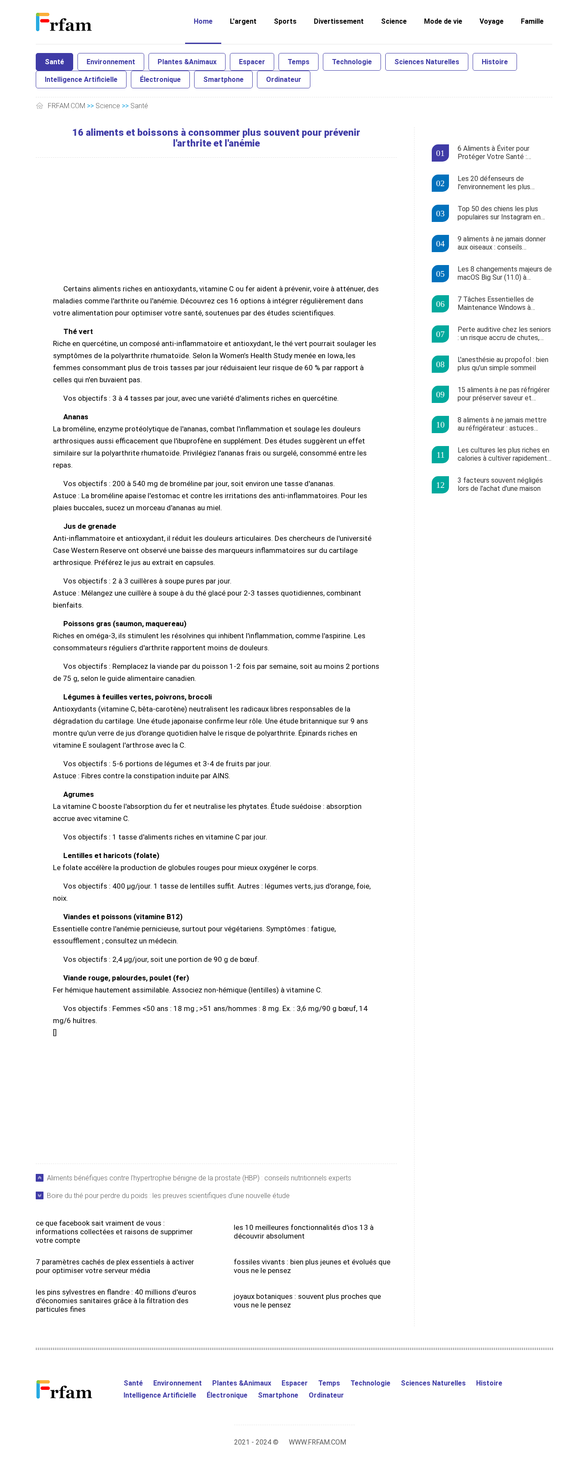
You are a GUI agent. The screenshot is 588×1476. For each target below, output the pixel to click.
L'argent (243, 21)
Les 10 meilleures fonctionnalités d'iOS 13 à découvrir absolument (304, 1231)
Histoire (495, 62)
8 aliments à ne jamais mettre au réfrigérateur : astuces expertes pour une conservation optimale (502, 424)
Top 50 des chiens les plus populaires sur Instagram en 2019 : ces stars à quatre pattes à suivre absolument (499, 213)
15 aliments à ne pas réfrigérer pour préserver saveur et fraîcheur (504, 394)
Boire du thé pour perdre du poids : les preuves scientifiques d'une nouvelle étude (168, 1196)
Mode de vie (443, 21)
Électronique (160, 79)
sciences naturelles (426, 62)
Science (394, 21)
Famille (532, 21)
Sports (285, 21)
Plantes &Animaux (187, 62)
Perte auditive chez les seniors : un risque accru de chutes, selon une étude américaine (504, 334)
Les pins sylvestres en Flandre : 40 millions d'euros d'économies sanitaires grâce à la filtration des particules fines (116, 1301)
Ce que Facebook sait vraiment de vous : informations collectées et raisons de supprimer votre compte (114, 1232)
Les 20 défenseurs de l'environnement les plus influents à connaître (494, 183)
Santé (54, 62)
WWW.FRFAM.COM (317, 1442)
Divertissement (339, 21)
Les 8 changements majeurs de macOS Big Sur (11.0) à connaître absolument (505, 273)
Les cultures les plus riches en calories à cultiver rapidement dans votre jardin (503, 454)
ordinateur (283, 79)
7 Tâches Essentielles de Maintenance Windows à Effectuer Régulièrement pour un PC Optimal (503, 303)
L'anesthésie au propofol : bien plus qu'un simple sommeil (503, 364)
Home (203, 21)
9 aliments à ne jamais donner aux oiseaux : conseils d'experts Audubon (502, 243)
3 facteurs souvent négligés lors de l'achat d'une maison (500, 484)
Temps (298, 62)
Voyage (492, 21)
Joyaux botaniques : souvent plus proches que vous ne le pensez (307, 1300)
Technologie (352, 62)
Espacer (252, 62)
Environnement (111, 62)
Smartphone (223, 79)
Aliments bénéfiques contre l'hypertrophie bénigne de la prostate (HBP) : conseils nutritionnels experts (199, 1178)
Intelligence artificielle (81, 79)
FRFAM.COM (66, 106)
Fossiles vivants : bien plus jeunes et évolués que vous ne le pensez (312, 1266)
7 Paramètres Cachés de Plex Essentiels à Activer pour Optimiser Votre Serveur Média (115, 1266)
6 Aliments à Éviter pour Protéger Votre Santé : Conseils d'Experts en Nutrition (504, 153)
